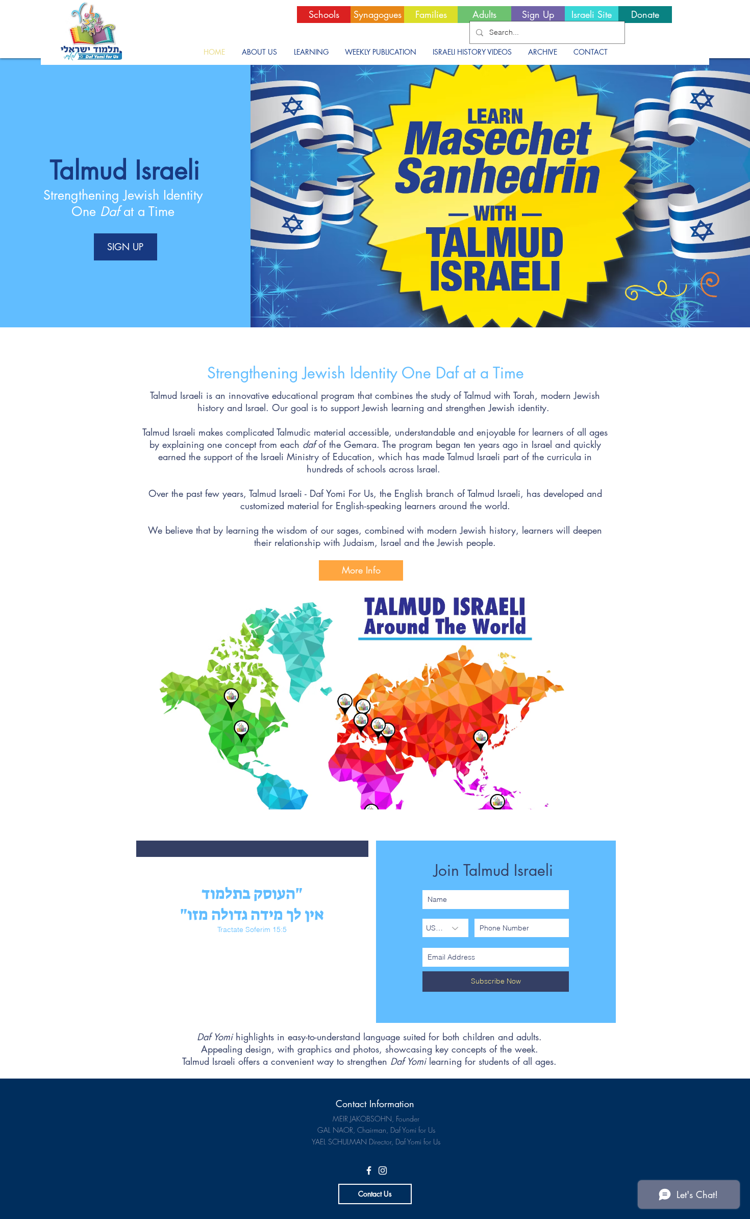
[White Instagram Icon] (382, 1170)
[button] (259, 52)
